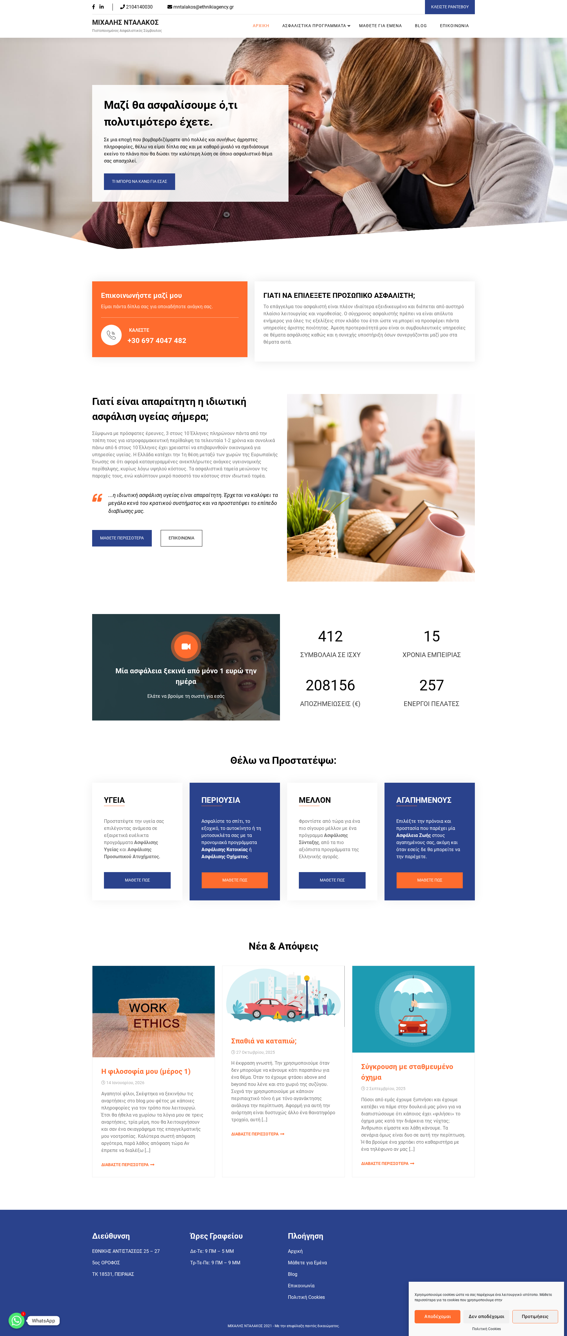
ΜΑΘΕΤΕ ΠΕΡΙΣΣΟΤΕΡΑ (122, 538)
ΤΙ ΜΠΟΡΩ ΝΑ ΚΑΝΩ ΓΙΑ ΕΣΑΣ (139, 181)
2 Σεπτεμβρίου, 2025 (385, 1088)
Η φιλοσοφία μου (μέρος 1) (145, 1071)
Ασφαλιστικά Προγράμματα (314, 25)
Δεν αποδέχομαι (486, 1316)
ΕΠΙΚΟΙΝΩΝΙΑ (181, 538)
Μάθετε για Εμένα (380, 25)
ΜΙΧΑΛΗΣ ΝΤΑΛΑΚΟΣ (125, 22)
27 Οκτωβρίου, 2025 (255, 1052)
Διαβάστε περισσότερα (125, 1164)
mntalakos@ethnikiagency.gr (203, 7)
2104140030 (139, 7)
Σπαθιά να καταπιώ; (263, 1041)
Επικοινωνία (454, 25)
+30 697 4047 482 (157, 341)
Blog (421, 25)
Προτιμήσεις (535, 1316)
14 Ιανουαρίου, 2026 (125, 1082)
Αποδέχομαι (437, 1316)
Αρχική (261, 25)
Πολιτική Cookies (486, 1329)
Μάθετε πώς (137, 880)
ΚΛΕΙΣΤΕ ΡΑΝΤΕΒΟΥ (450, 6)
